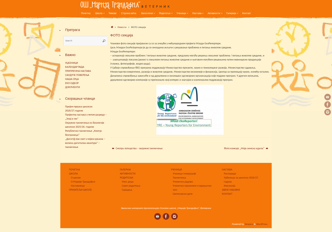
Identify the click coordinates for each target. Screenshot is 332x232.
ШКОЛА (73, 173)
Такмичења (179, 177)
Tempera (249, 224)
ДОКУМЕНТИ (72, 87)
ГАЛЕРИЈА (125, 169)
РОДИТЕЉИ (126, 177)
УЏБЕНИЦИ (71, 63)
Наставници (78, 185)
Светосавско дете (183, 194)
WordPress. (262, 224)
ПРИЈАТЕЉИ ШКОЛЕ (80, 189)
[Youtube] (327, 97)
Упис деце (128, 181)
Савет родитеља (131, 185)
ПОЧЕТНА (74, 169)
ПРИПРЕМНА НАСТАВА (78, 71)
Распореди (230, 173)
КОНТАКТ (227, 194)
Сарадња (127, 189)
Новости (122, 27)
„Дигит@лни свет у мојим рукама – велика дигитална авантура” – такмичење (85, 143)
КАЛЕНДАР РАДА (74, 67)
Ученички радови (183, 181)
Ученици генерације (184, 173)
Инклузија (229, 185)
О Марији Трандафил (83, 181)
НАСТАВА (227, 169)
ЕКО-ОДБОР (72, 83)
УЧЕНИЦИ (176, 169)
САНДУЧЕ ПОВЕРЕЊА (77, 75)
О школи (76, 177)
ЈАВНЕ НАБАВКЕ (231, 189)
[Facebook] (327, 104)
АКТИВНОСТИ (127, 173)
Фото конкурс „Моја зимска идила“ (244, 148)
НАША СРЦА (72, 79)
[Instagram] (327, 112)
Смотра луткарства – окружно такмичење (139, 148)
